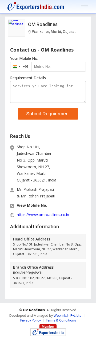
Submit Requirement (48, 113)
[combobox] (20, 66)
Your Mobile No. (24, 58)
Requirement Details (28, 77)
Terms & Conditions (61, 320)
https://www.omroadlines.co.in (43, 214)
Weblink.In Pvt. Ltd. (68, 316)
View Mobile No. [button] (32, 205)
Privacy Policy (30, 320)
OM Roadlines (43, 24)
